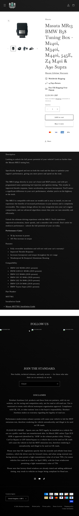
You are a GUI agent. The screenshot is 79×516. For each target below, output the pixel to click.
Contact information (67, 508)
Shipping (58, 98)
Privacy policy (46, 506)
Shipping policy (68, 506)
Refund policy (36, 506)
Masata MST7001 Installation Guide (20, 306)
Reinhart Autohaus (24, 506)
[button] (4, 5)
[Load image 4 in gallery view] (31, 48)
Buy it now (59, 124)
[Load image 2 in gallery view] (19, 48)
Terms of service (57, 506)
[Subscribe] (57, 384)
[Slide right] (37, 48)
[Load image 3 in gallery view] (25, 48)
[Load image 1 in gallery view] (13, 48)
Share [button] (49, 141)
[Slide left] (8, 48)
